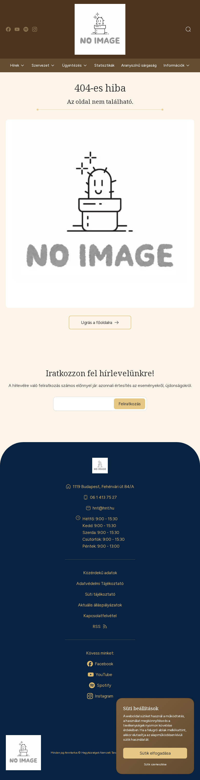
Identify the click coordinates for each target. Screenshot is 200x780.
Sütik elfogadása (155, 753)
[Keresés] (188, 29)
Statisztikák (104, 65)
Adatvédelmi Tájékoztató (100, 583)
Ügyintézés (72, 65)
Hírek (14, 65)
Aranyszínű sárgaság (139, 65)
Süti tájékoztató (100, 594)
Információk (173, 65)
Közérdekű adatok (100, 572)
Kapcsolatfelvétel (100, 615)
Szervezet (40, 65)
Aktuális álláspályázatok (100, 605)
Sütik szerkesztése (155, 764)
